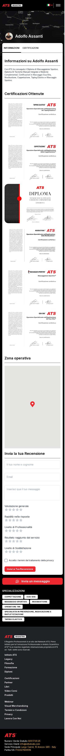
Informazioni (12, 48)
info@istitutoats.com (30, 744)
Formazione (11, 667)
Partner (9, 682)
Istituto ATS (11, 655)
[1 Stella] (6, 510)
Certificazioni (31, 48)
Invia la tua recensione (20, 569)
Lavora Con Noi (13, 718)
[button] (32, 404)
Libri (7, 686)
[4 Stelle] (17, 510)
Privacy (9, 714)
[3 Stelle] (13, 510)
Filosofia (9, 663)
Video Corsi (11, 691)
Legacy (8, 659)
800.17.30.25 (34, 741)
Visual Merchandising (16, 706)
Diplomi (8, 671)
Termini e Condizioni (16, 710)
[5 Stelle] (21, 510)
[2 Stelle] (10, 510)
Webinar (9, 701)
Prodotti (9, 695)
